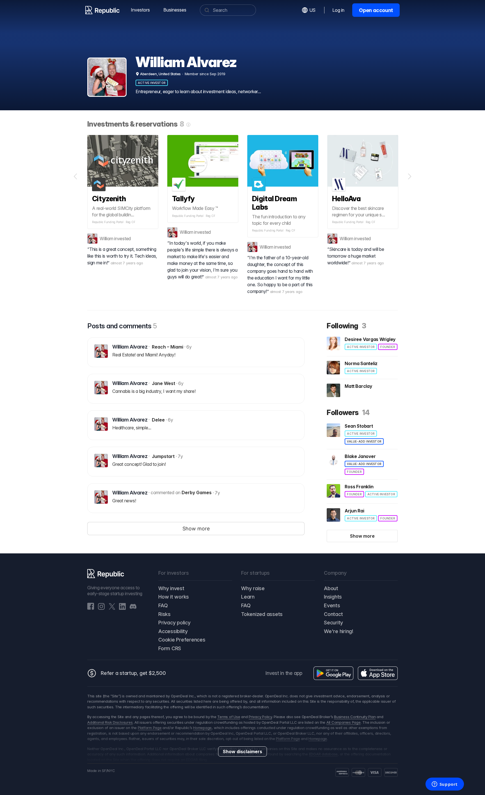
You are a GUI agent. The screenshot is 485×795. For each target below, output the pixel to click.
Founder (387, 347)
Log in (338, 10)
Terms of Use (228, 716)
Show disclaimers (242, 751)
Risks (164, 614)
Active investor (152, 82)
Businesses (174, 10)
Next (409, 176)
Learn (248, 597)
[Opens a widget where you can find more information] (444, 785)
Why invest (171, 588)
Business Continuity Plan (355, 716)
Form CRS (169, 648)
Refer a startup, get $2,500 (133, 673)
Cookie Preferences (181, 640)
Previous (75, 176)
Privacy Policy (260, 716)
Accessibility (173, 631)
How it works (173, 597)
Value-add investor (364, 441)
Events (332, 605)
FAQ (163, 605)
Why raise (253, 588)
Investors (140, 10)
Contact (333, 614)
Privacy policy (174, 623)
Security (333, 623)
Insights (333, 597)
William (106, 238)
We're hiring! (338, 631)
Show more (362, 536)
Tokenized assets (262, 614)
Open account (376, 10)
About (331, 588)
